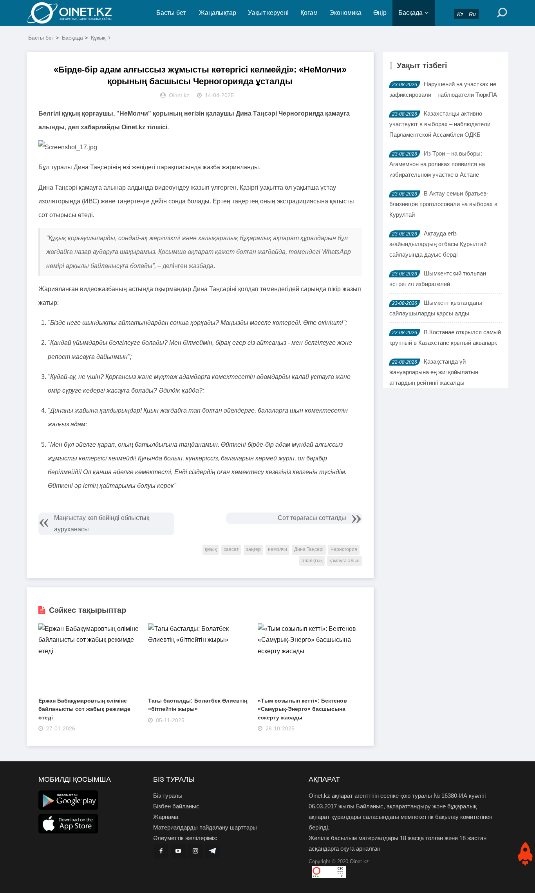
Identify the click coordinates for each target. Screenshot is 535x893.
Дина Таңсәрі (309, 549)
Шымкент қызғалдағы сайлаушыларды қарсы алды (435, 308)
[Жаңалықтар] (76, 13)
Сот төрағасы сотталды (312, 517)
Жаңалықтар (217, 12)
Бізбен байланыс (176, 806)
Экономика (345, 12)
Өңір (380, 12)
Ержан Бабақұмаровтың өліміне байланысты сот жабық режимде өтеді (84, 709)
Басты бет (171, 12)
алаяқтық (312, 560)
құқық (211, 549)
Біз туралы (168, 795)
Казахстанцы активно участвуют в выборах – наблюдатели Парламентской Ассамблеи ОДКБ (439, 124)
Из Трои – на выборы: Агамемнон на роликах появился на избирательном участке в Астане (437, 164)
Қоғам (309, 12)
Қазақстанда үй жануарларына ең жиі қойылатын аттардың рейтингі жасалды (433, 372)
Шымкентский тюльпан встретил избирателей (437, 278)
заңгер (253, 549)
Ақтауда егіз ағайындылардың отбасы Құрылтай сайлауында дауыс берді (437, 244)
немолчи (277, 549)
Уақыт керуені (268, 12)
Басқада (410, 12)
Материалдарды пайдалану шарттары (205, 827)
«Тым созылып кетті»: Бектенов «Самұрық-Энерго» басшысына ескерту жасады (302, 709)
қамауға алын (344, 560)
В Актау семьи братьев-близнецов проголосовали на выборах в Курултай (443, 204)
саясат (231, 549)
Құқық (98, 37)
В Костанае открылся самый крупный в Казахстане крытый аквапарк (445, 337)
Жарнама (165, 816)
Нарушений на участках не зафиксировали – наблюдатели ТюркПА (443, 89)
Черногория (344, 549)
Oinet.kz (359, 861)
